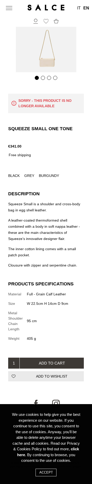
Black (14, 176)
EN (86, 8)
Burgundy (49, 176)
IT (79, 8)
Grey (29, 176)
